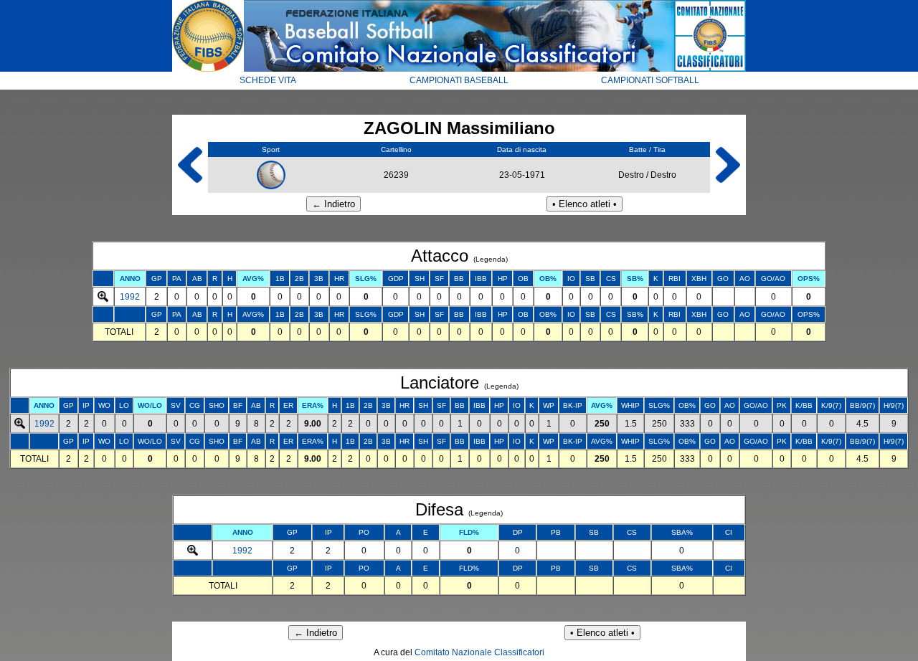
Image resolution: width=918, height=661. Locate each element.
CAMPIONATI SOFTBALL (650, 80)
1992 (130, 297)
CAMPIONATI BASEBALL (459, 80)
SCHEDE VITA (268, 80)
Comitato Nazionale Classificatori (479, 652)
